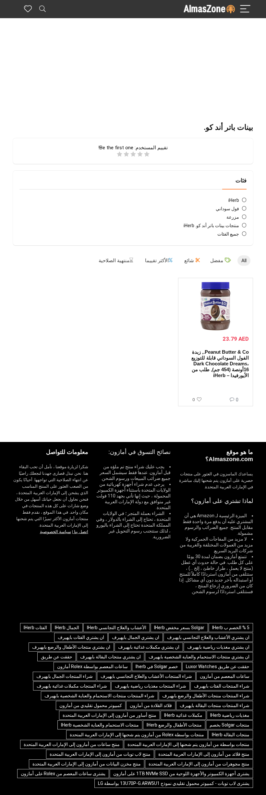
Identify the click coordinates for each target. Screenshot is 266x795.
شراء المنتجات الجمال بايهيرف (64, 676)
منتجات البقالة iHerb (230, 734)
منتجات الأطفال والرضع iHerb (174, 725)
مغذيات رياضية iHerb (229, 715)
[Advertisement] (133, 66)
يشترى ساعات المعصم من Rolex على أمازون (63, 773)
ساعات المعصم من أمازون (224, 676)
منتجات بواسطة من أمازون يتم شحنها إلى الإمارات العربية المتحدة (188, 744)
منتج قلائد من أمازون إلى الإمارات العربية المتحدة (203, 754)
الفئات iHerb (35, 627)
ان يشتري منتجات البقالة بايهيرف (110, 656)
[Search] (42, 9)
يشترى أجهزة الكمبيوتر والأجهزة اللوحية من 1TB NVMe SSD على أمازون (181, 773)
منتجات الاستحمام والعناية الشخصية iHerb (100, 725)
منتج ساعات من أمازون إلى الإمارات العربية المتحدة (72, 744)
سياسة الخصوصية (55, 531)
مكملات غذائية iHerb (183, 715)
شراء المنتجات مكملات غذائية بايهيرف (72, 686)
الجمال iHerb (67, 627)
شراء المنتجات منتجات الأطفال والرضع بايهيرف (205, 695)
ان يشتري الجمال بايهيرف (135, 637)
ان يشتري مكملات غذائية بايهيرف (148, 647)
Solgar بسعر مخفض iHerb (179, 627)
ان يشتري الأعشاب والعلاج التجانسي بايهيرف (208, 637)
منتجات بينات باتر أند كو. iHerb (211, 225)
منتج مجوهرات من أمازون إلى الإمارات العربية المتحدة (199, 763)
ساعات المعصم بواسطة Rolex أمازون (92, 666)
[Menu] (245, 9)
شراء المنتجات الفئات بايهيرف (221, 686)
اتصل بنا (80, 531)
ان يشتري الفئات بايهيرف (81, 637)
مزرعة (232, 217)
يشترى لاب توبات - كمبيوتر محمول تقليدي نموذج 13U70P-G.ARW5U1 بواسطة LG (173, 783)
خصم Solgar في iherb (157, 666)
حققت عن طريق (56, 656)
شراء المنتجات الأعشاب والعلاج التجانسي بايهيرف (146, 676)
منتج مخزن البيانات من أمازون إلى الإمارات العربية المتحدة (86, 763)
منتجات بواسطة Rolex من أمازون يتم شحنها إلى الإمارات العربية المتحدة (137, 734)
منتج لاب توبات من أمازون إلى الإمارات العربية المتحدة (100, 754)
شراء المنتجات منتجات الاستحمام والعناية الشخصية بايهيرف (99, 695)
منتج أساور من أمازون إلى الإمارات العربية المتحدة (109, 715)
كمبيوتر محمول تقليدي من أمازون (90, 705)
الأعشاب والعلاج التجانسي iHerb (116, 627)
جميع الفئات (228, 234)
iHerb (233, 200)
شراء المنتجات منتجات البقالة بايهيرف (214, 705)
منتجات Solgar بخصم (229, 725)
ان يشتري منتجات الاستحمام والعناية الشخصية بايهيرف (199, 656)
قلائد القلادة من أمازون (151, 705)
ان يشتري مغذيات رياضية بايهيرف (218, 647)
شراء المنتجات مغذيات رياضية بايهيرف (150, 686)
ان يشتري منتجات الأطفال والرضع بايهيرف (71, 647)
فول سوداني (227, 208)
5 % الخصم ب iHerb (230, 627)
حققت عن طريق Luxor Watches (217, 666)
